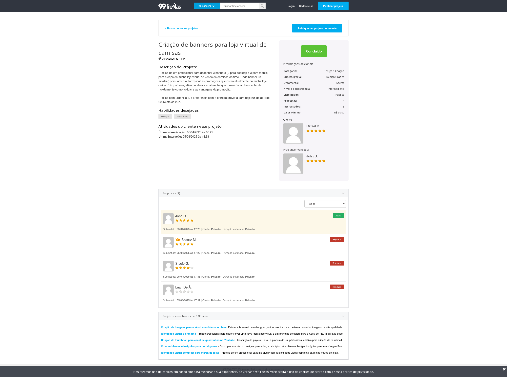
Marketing (182, 116)
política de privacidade (358, 372)
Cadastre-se (306, 6)
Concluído (314, 51)
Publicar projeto (333, 6)
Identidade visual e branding (179, 333)
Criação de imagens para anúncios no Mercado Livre (193, 327)
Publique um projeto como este (317, 28)
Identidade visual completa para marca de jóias (190, 352)
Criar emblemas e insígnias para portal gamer (189, 346)
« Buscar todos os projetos (181, 28)
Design (165, 116)
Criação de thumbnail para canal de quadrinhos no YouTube (198, 340)
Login (291, 6)
